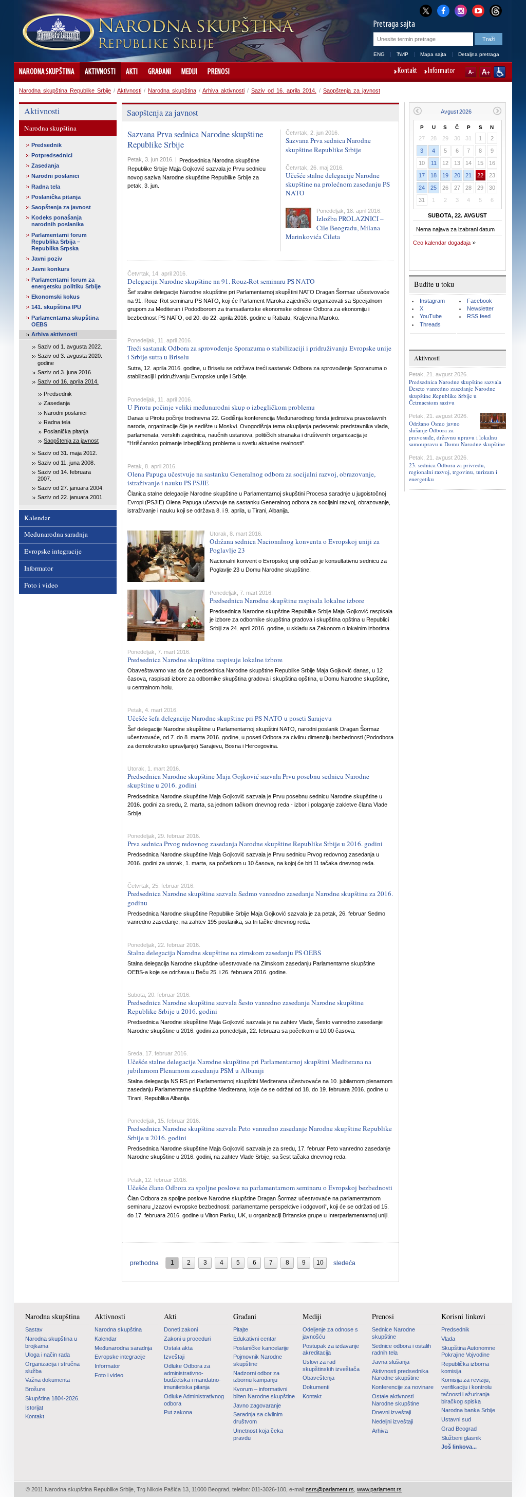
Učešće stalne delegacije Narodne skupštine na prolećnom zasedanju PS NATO (338, 184)
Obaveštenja (318, 1378)
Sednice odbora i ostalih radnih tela (401, 1349)
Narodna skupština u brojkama (51, 1342)
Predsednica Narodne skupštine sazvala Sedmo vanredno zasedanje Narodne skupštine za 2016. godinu (260, 898)
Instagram (432, 301)
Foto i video (41, 585)
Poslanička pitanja (56, 197)
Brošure (35, 1389)
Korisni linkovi (463, 1316)
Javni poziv (46, 258)
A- (471, 72)
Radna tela (45, 187)
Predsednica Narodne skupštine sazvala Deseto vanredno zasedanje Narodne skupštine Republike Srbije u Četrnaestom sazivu (455, 392)
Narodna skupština (46, 72)
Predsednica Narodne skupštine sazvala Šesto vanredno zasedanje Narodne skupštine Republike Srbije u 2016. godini (245, 1007)
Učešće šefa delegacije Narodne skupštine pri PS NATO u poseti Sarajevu (229, 718)
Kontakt (407, 71)
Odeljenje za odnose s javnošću (330, 1333)
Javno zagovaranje (257, 1405)
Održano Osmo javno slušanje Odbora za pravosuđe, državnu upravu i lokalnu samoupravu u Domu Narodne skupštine (457, 433)
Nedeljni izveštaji (392, 1421)
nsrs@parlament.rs (330, 1489)
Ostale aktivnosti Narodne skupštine (395, 1400)
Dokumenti (316, 1387)
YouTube (431, 316)
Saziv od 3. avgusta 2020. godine (69, 359)
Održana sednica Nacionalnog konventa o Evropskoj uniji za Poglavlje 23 (295, 546)
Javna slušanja (390, 1362)
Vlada (448, 1339)
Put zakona (178, 1412)
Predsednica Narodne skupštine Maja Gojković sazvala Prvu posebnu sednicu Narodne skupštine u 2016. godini (248, 781)
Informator (441, 71)
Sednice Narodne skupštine (393, 1333)
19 (445, 175)
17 (422, 175)
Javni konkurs (50, 269)
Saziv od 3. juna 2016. (64, 372)
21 (468, 175)
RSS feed (479, 316)
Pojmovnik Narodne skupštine (257, 1360)
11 (434, 163)
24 (422, 188)
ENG (379, 54)
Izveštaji (174, 1357)
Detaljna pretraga (478, 54)
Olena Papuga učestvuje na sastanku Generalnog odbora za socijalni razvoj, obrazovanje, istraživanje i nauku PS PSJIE (251, 478)
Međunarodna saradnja (56, 534)
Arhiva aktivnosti (223, 90)
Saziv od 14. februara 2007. (64, 475)
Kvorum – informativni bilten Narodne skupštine (264, 1392)
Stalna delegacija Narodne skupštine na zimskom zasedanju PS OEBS (224, 952)
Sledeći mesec (497, 110)
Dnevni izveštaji (391, 1412)
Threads (430, 324)
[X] (426, 10)
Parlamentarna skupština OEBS (65, 321)
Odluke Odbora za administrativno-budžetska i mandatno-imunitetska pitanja (192, 1376)
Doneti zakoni (181, 1329)
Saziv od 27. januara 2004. (70, 488)
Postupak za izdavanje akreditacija (331, 1349)
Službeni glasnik (461, 1438)
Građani (159, 72)
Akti (132, 72)
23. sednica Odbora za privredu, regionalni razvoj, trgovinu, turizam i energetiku (453, 471)
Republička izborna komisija (465, 1367)
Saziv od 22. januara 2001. (70, 497)
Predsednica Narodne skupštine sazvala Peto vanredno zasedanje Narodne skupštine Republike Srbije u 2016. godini (259, 1133)
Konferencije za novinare (403, 1387)
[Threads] (496, 10)
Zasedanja (45, 165)
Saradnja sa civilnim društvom (258, 1418)
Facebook (479, 301)
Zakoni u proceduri (187, 1339)
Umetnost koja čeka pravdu (258, 1434)
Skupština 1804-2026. (52, 1398)
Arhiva (380, 1431)
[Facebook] (443, 9)
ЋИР (402, 54)
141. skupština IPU (56, 307)
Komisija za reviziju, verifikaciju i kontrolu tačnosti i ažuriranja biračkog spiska (466, 1390)
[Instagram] (461, 9)
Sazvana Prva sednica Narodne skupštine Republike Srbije (195, 139)
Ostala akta (178, 1348)
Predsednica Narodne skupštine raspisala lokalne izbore (287, 600)
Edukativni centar (254, 1339)
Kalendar (37, 517)
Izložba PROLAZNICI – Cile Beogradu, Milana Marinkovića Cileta (335, 227)
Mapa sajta (433, 54)
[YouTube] (478, 9)
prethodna (144, 1263)
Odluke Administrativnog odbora (194, 1400)
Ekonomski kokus (55, 297)
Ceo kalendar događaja (442, 243)
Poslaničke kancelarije (261, 1348)
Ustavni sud (456, 1419)
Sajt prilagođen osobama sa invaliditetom (499, 72)
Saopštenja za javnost (351, 90)
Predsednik (46, 145)
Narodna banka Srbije (468, 1410)
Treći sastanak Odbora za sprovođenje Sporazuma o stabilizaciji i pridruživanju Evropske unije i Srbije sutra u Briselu (259, 352)
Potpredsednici (51, 155)
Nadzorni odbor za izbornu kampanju (256, 1376)
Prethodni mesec (417, 110)
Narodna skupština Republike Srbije (65, 90)
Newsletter (480, 308)
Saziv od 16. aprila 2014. (283, 90)
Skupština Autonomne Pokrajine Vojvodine (468, 1351)
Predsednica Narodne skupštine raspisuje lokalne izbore (205, 659)
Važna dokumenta (47, 1380)
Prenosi (219, 72)
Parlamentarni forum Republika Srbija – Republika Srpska (59, 241)
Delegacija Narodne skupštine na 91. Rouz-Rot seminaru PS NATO (221, 281)
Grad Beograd (459, 1429)
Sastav (34, 1329)
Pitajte (240, 1329)
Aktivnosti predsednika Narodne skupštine (400, 1374)
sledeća (344, 1263)
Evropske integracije (53, 551)
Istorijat (34, 1407)
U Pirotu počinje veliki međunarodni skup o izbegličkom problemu (221, 407)
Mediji (189, 72)
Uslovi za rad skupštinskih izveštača (331, 1365)
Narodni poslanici (55, 176)
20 (457, 175)
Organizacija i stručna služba (52, 1367)
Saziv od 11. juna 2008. (66, 463)
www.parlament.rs (379, 1489)
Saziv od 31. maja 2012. (67, 453)
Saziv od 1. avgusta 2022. (69, 346)
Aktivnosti (100, 72)
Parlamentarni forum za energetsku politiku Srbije (66, 283)
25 (433, 188)
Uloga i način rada (47, 1355)
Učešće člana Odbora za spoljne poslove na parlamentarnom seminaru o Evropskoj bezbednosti (259, 1187)
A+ (485, 72)
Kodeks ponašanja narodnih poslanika (57, 220)
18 (433, 175)
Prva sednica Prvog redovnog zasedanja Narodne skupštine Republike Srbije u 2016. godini (255, 843)
